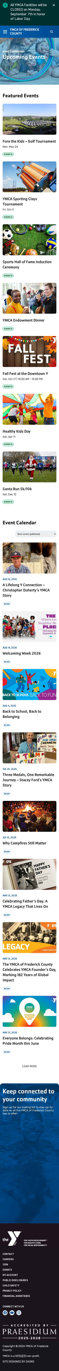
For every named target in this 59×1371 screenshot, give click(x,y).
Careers (8, 1259)
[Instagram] (18, 1312)
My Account (10, 1275)
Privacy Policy (12, 1290)
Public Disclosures (15, 1280)
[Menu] (5, 31)
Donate (7, 1269)
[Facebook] (5, 1312)
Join (5, 1264)
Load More (29, 1066)
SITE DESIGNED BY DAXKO (18, 1361)
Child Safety (11, 1285)
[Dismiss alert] (53, 5)
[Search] (51, 32)
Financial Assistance (16, 1296)
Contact (8, 1254)
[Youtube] (12, 1312)
